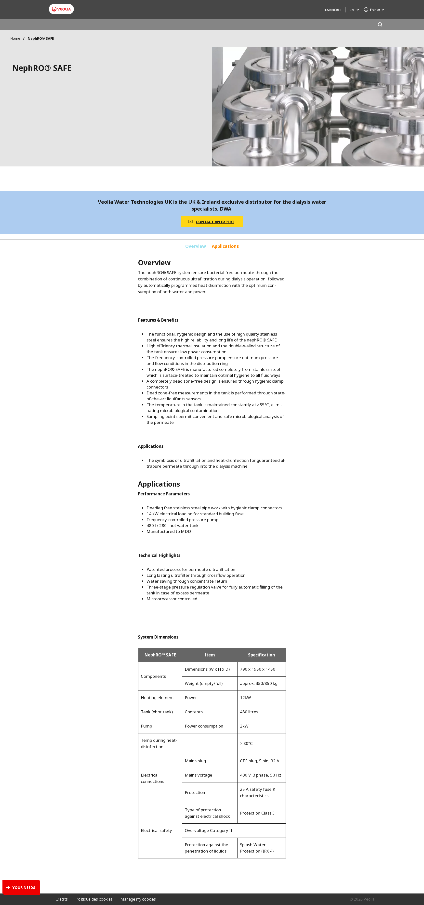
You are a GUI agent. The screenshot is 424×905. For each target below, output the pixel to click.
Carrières (333, 10)
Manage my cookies (138, 899)
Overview (195, 246)
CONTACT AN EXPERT (215, 221)
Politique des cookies (94, 899)
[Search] (380, 24)
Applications (225, 246)
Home (15, 38)
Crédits (61, 899)
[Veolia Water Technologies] (61, 9)
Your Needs (23, 887)
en (352, 10)
